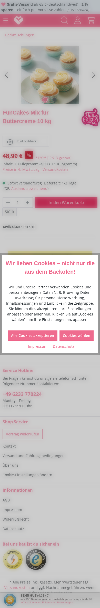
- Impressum (37, 346)
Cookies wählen (76, 335)
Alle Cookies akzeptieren (32, 335)
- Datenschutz (62, 346)
